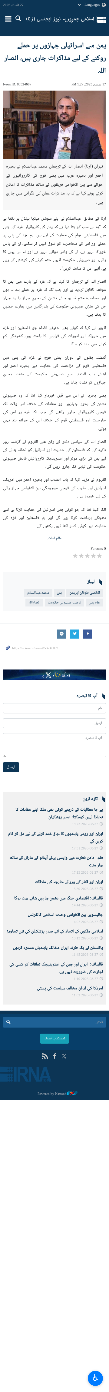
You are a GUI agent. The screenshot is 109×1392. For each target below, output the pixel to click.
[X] (64, 1057)
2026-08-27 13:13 (85, 939)
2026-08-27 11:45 (85, 955)
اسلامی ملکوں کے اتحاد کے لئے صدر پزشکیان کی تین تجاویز (55, 931)
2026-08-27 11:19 (85, 979)
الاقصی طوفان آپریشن (84, 593)
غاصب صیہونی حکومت (64, 602)
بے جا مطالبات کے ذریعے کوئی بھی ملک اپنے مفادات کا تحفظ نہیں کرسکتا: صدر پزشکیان (59, 813)
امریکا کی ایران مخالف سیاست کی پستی (70, 988)
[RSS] (45, 1057)
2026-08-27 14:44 (85, 906)
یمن (59, 593)
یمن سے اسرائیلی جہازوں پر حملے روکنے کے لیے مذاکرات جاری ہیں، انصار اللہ (55, 58)
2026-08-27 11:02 (85, 995)
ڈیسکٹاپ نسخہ (54, 1038)
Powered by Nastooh (52, 1094)
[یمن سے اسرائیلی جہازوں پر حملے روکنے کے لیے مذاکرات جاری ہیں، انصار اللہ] (54, 125)
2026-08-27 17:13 (85, 873)
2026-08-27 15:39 (85, 889)
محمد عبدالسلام (38, 593)
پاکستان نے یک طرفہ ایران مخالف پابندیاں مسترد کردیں (58, 948)
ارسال (11, 767)
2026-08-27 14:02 (85, 922)
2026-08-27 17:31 (85, 849)
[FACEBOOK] (55, 1057)
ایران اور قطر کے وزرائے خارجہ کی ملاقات (69, 882)
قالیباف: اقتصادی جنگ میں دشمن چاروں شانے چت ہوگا (58, 898)
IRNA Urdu (60, 20)
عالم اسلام (55, 538)
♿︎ (95, 1377)
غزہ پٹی (94, 602)
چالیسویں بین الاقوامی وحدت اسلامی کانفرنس (65, 915)
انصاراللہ (34, 602)
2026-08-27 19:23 (85, 824)
